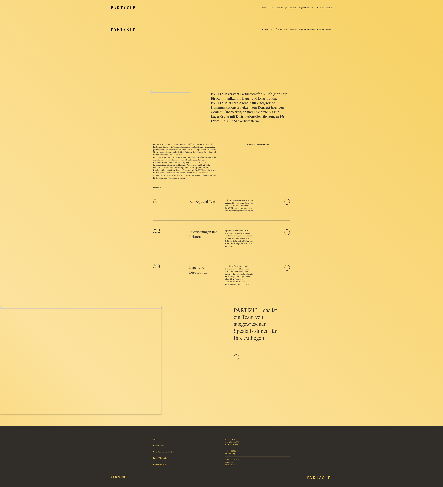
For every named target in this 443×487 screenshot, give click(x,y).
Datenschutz (229, 464)
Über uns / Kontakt (324, 7)
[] (287, 204)
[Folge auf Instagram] (283, 440)
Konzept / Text (267, 7)
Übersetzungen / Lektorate (286, 7)
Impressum (229, 462)
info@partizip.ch (231, 453)
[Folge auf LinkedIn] (288, 440)
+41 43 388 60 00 (231, 451)
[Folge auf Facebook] (278, 440)
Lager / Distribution (307, 7)
